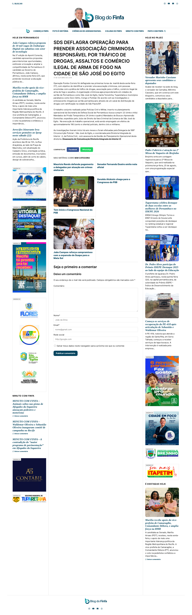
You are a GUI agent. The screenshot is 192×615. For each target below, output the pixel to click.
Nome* (57, 315)
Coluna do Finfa (113, 31)
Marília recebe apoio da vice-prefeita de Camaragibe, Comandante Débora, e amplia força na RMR (29, 92)
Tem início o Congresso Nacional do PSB (73, 211)
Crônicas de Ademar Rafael (86, 31)
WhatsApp (86, 149)
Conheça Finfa (41, 31)
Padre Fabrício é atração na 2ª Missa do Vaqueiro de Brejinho (162, 151)
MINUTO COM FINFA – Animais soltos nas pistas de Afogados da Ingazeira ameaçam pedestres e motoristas (28, 406)
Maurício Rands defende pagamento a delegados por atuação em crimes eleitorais (73, 167)
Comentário (59, 286)
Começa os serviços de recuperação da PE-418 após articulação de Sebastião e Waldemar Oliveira (160, 326)
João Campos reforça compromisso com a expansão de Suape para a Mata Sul (73, 255)
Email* (57, 325)
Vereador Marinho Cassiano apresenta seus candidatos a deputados (160, 80)
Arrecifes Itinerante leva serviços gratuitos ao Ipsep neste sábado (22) (27, 132)
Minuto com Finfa (135, 31)
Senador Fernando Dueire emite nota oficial (117, 165)
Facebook (73, 149)
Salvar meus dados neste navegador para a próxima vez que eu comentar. (91, 346)
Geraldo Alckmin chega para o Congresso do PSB (113, 180)
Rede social (59, 334)
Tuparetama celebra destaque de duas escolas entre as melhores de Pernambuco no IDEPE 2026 (161, 207)
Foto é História (60, 31)
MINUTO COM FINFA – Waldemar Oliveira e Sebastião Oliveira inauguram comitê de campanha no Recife (29, 426)
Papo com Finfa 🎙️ (157, 31)
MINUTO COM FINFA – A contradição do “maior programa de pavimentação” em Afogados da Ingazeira (28, 444)
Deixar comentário (21, 416)
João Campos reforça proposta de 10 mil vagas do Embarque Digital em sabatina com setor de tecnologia (29, 47)
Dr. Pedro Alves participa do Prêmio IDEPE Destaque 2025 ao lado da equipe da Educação (162, 267)
